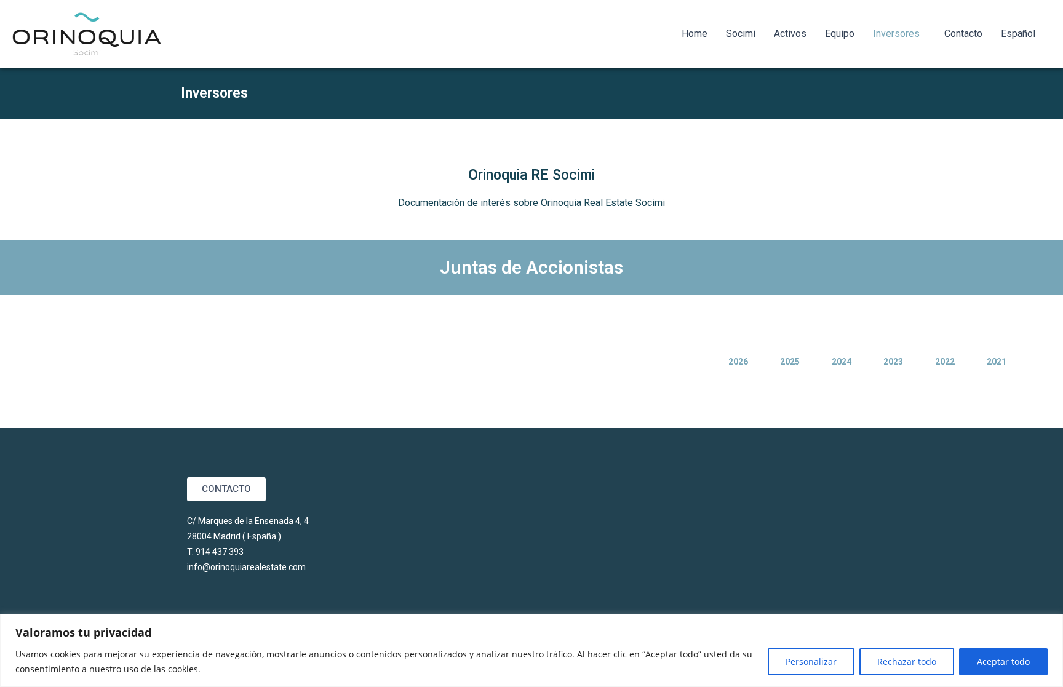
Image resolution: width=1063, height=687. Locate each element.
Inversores (896, 33)
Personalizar (811, 661)
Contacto (963, 33)
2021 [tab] (996, 362)
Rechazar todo (906, 661)
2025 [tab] (790, 362)
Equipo (839, 33)
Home (694, 33)
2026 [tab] (738, 362)
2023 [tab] (893, 362)
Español (1018, 33)
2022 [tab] (945, 362)
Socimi (740, 33)
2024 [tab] (841, 362)
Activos (790, 33)
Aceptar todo (1003, 661)
